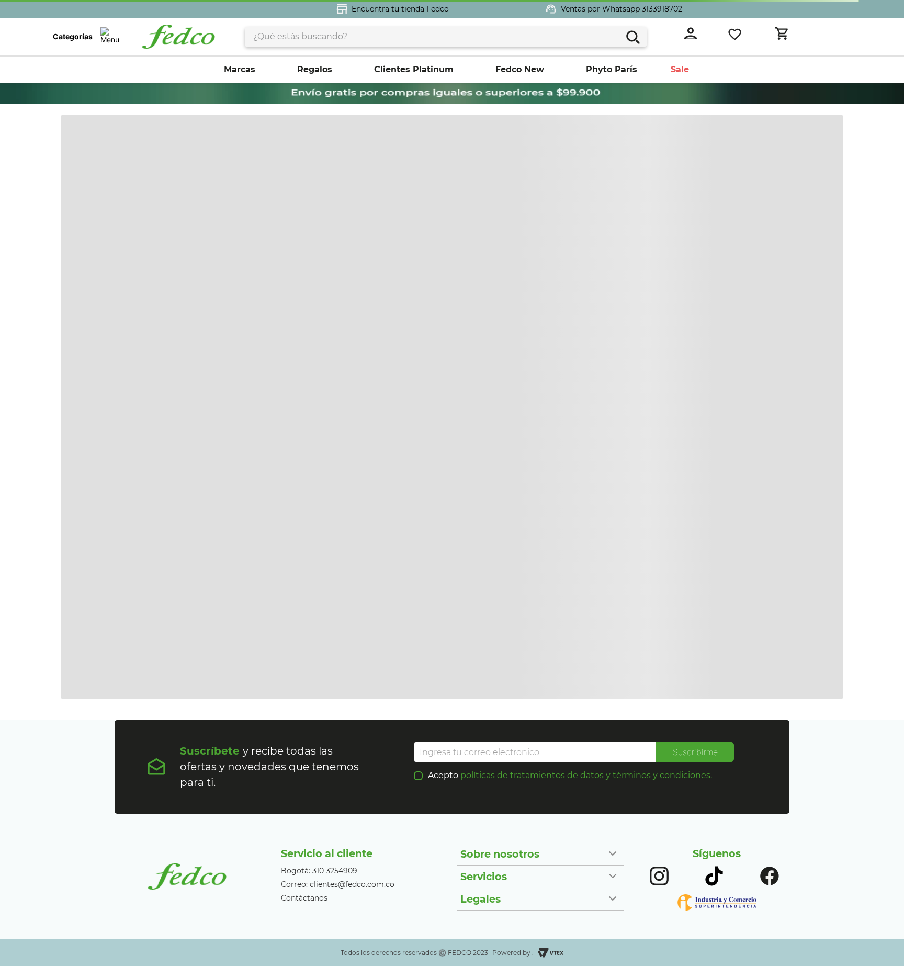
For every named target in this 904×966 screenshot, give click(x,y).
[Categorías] (109, 36)
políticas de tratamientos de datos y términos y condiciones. (586, 775)
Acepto (570, 775)
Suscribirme (695, 752)
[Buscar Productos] (632, 35)
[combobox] (446, 37)
